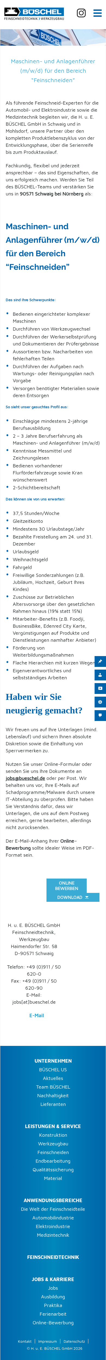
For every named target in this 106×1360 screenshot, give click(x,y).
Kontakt (25, 1341)
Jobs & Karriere (53, 1279)
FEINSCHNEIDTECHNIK (53, 1257)
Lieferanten (53, 1104)
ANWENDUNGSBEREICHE (53, 1200)
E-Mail (36, 1015)
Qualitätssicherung (53, 1169)
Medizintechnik (53, 1235)
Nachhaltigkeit (53, 1095)
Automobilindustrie (53, 1218)
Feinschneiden (53, 1152)
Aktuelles (53, 1078)
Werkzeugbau (53, 1143)
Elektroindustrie (53, 1226)
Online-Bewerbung (53, 1322)
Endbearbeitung (53, 1161)
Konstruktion (53, 1135)
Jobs (53, 1288)
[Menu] (97, 13)
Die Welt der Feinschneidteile (53, 1209)
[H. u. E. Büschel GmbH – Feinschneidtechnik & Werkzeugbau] (34, 12)
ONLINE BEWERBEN (66, 885)
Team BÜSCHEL (53, 1087)
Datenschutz (74, 1341)
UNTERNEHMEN (53, 1061)
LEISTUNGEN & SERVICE (53, 1126)
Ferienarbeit (53, 1314)
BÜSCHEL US (53, 1069)
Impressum (47, 1341)
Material (53, 1178)
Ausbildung (53, 1296)
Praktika (53, 1305)
